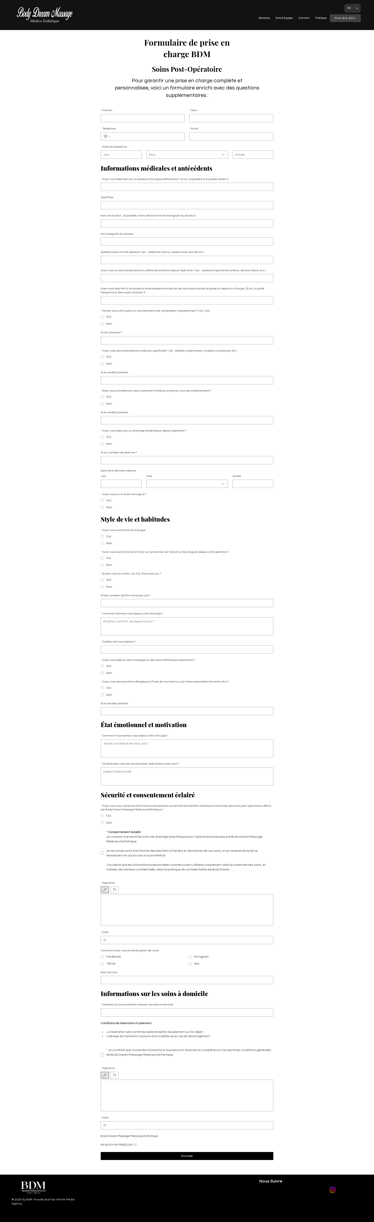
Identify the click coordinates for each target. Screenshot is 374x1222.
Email (193, 128)
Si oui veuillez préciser (114, 372)
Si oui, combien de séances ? (119, 452)
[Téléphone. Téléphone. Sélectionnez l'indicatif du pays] (107, 136)
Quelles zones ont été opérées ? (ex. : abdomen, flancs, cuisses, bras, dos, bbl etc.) (152, 252)
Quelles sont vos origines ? (118, 641)
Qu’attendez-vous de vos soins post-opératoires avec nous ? (140, 763)
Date (105, 932)
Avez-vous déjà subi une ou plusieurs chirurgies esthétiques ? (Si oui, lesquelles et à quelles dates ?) (164, 179)
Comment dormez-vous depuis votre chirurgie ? (132, 613)
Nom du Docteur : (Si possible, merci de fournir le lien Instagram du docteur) (148, 215)
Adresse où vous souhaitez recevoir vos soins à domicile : (137, 1004)
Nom (193, 110)
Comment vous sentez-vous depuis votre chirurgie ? (134, 735)
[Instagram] (332, 1190)
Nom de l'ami (109, 972)
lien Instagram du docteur (117, 234)
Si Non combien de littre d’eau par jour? (125, 595)
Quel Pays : (107, 197)
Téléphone (108, 128)
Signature (108, 883)
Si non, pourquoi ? (111, 332)
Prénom (106, 110)
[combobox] (187, 155)
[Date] (104, 940)
